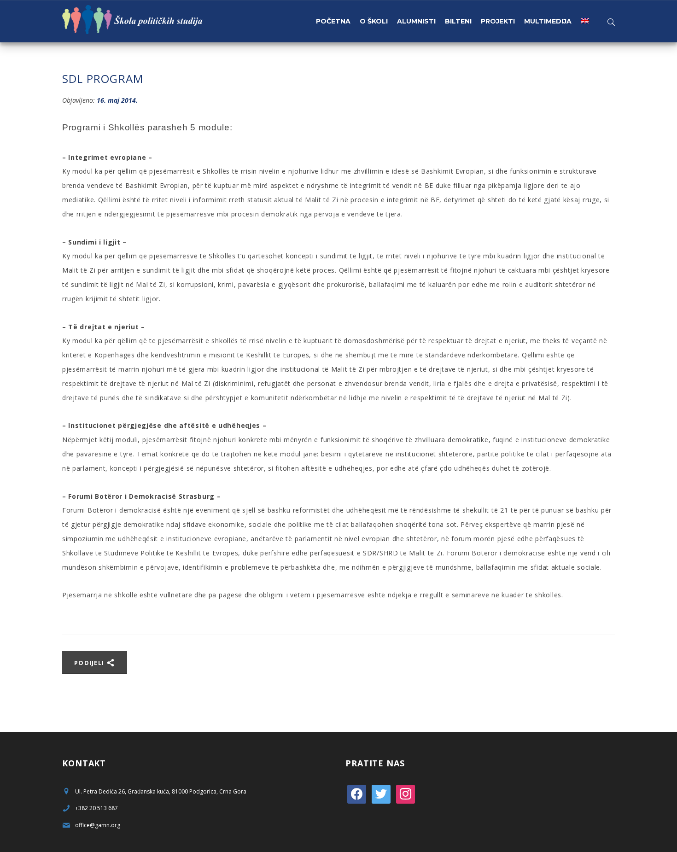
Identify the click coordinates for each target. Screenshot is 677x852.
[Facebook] (356, 793)
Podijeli (90, 663)
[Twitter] (381, 793)
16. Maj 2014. (117, 100)
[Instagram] (405, 793)
